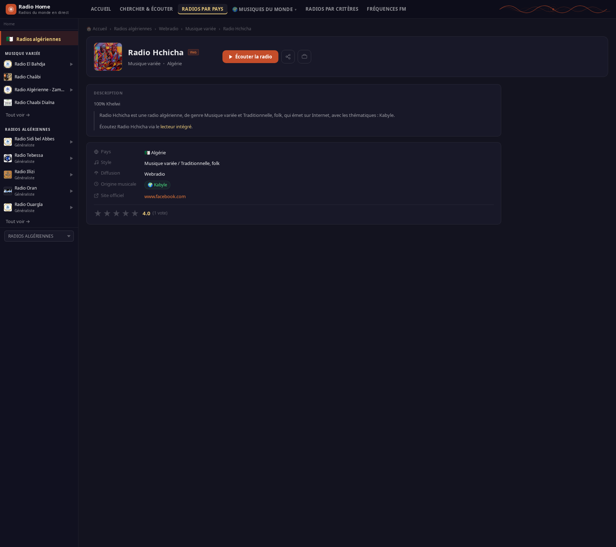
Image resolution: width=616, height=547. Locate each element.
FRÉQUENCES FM (386, 9)
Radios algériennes (38, 39)
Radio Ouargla (29, 204)
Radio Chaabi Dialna (35, 102)
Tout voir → (18, 115)
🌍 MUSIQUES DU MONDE (264, 9)
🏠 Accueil (96, 29)
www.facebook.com (165, 196)
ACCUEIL (101, 9)
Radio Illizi (25, 172)
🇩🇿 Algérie (155, 152)
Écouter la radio (253, 56)
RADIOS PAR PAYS (203, 9)
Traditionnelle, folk (200, 163)
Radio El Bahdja (30, 64)
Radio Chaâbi (28, 77)
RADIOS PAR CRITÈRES (332, 9)
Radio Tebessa (29, 155)
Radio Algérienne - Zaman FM (40, 90)
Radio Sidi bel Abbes (35, 139)
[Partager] (288, 56)
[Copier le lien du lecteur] (304, 56)
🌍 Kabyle (157, 185)
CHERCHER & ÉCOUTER (146, 9)
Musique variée (200, 29)
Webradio (168, 29)
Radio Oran (26, 188)
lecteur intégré (175, 126)
